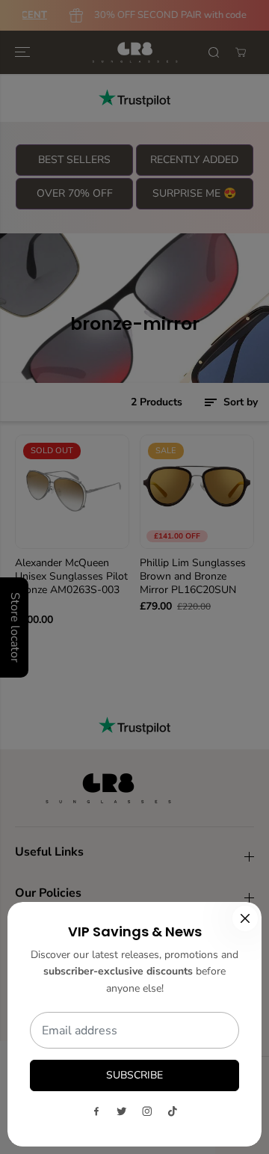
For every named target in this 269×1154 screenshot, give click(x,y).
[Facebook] (96, 1111)
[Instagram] (147, 1111)
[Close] (245, 918)
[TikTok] (172, 1111)
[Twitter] (121, 1111)
